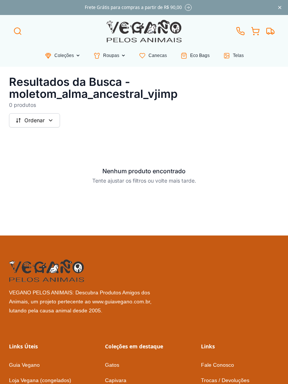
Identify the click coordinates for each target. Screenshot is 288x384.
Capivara (115, 380)
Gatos (112, 365)
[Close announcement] (279, 7)
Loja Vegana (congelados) (40, 380)
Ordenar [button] (34, 120)
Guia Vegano (24, 365)
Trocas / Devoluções (225, 380)
